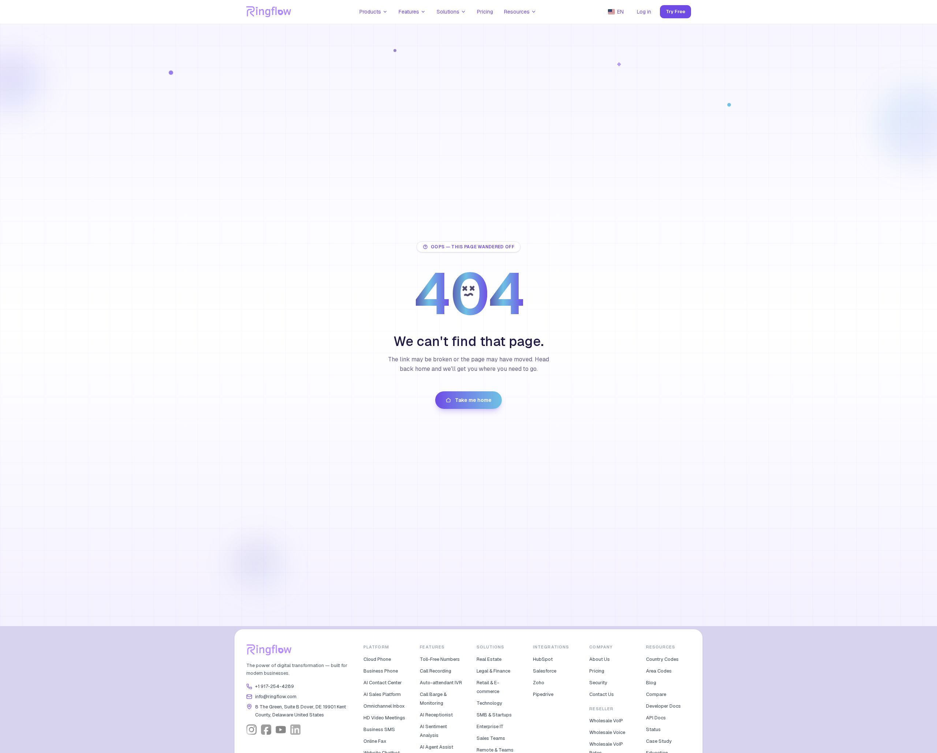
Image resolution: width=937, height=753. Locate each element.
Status (653, 729)
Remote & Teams (495, 750)
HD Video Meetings (384, 718)
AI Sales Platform (382, 694)
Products (370, 11)
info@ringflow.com (275, 696)
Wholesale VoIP (606, 721)
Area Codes (659, 671)
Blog (651, 682)
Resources (517, 11)
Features (409, 11)
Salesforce (544, 671)
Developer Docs (663, 706)
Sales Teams (491, 738)
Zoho (538, 682)
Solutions (448, 11)
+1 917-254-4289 (274, 686)
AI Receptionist (436, 715)
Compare (656, 694)
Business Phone (380, 671)
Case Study (659, 741)
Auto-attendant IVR (441, 682)
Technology (489, 703)
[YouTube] (281, 729)
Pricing (485, 11)
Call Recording (435, 671)
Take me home (473, 400)
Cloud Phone (377, 659)
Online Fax (375, 741)
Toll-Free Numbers (440, 659)
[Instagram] (251, 729)
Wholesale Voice (607, 732)
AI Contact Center (382, 682)
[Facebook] (266, 729)
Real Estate (489, 659)
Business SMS (379, 729)
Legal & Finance (493, 671)
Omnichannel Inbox (384, 706)
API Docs (656, 718)
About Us (599, 659)
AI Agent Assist (436, 747)
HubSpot (543, 659)
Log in (644, 11)
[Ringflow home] (269, 12)
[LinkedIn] (295, 729)
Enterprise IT (490, 726)
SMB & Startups (494, 715)
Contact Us (601, 694)
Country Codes (662, 659)
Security (598, 682)
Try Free (675, 11)
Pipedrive (543, 694)
